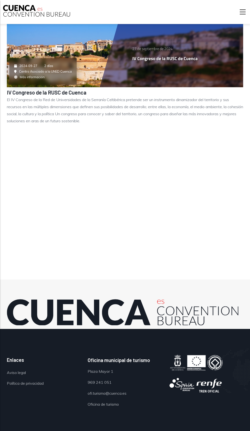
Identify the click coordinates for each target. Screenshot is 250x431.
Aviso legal (16, 372)
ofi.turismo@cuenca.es (107, 393)
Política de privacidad (25, 383)
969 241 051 (100, 382)
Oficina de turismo (103, 404)
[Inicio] (34, 11)
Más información (32, 77)
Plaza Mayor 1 (100, 371)
